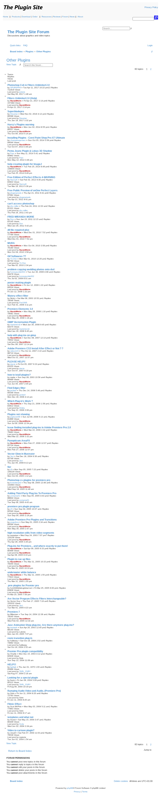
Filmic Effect (14, 704)
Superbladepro (15, 111)
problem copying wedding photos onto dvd (30, 269)
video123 (14, 351)
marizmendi (15, 325)
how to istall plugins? (19, 374)
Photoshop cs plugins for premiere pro (28, 480)
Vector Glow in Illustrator (21, 453)
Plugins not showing (18, 414)
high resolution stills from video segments (30, 532)
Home (5, 17)
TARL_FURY (25, 671)
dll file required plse (18, 230)
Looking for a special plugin (22, 677)
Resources (46, 17)
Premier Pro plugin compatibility (25, 651)
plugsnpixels (15, 193)
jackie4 (13, 390)
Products (16, 17)
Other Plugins (18, 60)
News (72, 17)
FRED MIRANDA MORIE (20, 216)
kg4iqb (13, 667)
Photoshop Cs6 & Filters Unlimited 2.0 (28, 85)
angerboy (14, 522)
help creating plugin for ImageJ (24, 164)
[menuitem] (24, 45)
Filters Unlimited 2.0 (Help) (22, 98)
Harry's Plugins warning (20, 124)
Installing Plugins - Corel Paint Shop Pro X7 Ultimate (36, 137)
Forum (65, 17)
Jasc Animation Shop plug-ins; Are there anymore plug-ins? (40, 625)
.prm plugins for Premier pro (23, 585)
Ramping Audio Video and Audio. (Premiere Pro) (34, 690)
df (11, 469)
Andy (21, 724)
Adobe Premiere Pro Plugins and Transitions (32, 519)
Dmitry (22, 408)
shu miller (14, 206)
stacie (13, 364)
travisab (13, 627)
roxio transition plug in (19, 638)
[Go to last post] (26, 92)
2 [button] (150, 69)
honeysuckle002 (17, 272)
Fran (12, 153)
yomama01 (15, 496)
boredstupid (15, 483)
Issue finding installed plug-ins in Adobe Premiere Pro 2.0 (39, 427)
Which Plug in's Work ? (20, 401)
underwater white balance (21, 572)
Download (26, 17)
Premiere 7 (13, 611)
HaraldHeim (15, 101)
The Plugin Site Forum (28, 32)
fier (9, 467)
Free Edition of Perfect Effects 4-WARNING (31, 177)
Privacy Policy (151, 7)
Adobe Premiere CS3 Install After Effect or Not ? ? (35, 348)
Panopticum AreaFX (18, 440)
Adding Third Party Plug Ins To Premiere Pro (31, 493)
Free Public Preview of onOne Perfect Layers (32, 190)
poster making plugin (19, 282)
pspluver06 (15, 417)
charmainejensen (18, 140)
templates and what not (20, 717)
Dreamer (14, 114)
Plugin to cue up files (18, 559)
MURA (11, 243)
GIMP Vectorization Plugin (21, 322)
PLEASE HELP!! (16, 361)
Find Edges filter (16, 388)
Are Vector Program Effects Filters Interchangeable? (36, 598)
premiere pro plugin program (23, 506)
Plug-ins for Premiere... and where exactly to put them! (37, 546)
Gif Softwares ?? (16, 256)
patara (22, 92)
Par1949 (23, 303)
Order (35, 17)
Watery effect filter (17, 295)
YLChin (13, 259)
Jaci (12, 456)
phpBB (70, 788)
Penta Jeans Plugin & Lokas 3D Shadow (29, 151)
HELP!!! (11, 664)
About (80, 17)
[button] (154, 69)
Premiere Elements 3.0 (20, 309)
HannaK (14, 180)
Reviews (56, 17)
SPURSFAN (15, 87)
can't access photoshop (20, 203)
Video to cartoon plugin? (20, 730)
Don (12, 219)
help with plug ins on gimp (21, 335)
